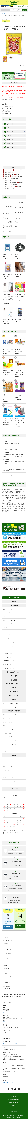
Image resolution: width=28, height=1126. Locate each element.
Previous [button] (3, 42)
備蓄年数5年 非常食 (9, 172)
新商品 (5, 202)
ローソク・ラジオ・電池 (9, 781)
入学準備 (7, 188)
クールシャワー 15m (20, 274)
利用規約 (14, 1105)
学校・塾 (5, 218)
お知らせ (6, 943)
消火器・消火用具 (8, 722)
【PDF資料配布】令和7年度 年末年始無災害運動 (14, 462)
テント (5, 759)
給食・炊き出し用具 (8, 766)
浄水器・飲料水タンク (9, 186)
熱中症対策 (6, 21)
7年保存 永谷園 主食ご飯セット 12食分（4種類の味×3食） (20, 372)
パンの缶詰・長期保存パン (10, 620)
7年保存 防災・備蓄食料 (9, 668)
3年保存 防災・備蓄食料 (9, 653)
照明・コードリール (8, 729)
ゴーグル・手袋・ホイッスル (10, 744)
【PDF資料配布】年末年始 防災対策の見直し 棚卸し (14, 469)
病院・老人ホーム (19, 218)
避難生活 (17, 226)
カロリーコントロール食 (9, 642)
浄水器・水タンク (8, 770)
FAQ (14, 1108)
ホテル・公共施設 (7, 222)
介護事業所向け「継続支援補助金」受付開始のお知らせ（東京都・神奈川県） (13, 455)
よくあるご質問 (7, 976)
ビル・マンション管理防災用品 (11, 178)
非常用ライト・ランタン (9, 785)
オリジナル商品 (7, 231)
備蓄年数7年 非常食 (9, 174)
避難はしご (21, 182)
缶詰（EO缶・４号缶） (9, 624)
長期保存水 (15, 184)
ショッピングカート (8, 953)
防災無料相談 (7, 986)
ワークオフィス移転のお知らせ (11, 443)
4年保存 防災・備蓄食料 (9, 657)
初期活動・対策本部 (7, 226)
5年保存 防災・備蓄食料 (9, 660)
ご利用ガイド (7, 968)
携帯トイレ (7, 184)
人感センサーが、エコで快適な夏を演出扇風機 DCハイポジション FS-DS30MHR (8, 298)
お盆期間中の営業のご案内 (10, 449)
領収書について (9, 139)
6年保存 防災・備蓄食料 (9, 664)
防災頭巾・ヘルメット (9, 718)
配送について (9, 127)
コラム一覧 (14, 517)
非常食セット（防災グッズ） (10, 609)
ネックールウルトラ (20, 319)
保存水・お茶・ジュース (9, 612)
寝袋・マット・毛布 (8, 777)
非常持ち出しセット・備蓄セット (11, 714)
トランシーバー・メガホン (10, 740)
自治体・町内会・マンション (19, 213)
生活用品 (6, 773)
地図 (4, 1012)
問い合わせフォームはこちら (10, 1043)
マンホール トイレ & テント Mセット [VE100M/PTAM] (8, 420)
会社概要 (6, 973)
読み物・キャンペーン (9, 940)
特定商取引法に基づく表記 (14, 1099)
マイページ (6, 956)
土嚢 (5, 751)
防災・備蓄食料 (19, 202)
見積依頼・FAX (7, 989)
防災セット (18, 174)
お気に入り (6, 958)
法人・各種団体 (19, 207)
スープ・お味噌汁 (8, 631)
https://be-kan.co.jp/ (8, 1082)
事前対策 (17, 222)
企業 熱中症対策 (8, 170)
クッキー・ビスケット (9, 635)
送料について (9, 131)
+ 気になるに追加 (14, 82)
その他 (13, 188)
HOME (3, 13)
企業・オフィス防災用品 (17, 176)
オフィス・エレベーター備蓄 (10, 707)
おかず (5, 627)
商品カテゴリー (8, 197)
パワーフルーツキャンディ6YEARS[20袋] (20, 296)
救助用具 (6, 725)
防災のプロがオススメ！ (7, 207)
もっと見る (14, 475)
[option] (14, 43)
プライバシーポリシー (14, 1102)
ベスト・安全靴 (7, 747)
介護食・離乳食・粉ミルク (10, 638)
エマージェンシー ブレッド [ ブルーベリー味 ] (20, 395)
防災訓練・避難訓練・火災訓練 (11, 703)
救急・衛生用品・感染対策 (10, 182)
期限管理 (7, 176)
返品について (9, 135)
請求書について (9, 143)
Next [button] (24, 42)
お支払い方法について (11, 124)
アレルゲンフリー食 (8, 646)
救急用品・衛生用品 (8, 736)
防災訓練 (19, 186)
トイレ (5, 762)
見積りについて (9, 147)
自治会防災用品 (8, 180)
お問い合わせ (7, 971)
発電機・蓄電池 (7, 733)
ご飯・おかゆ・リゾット (9, 616)
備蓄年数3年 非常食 (19, 170)
